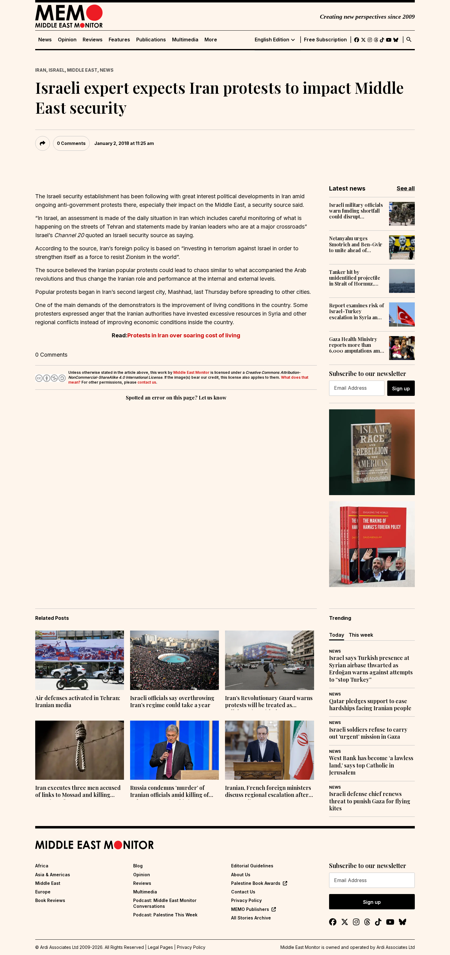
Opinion (67, 40)
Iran (40, 70)
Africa (41, 865)
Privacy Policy (246, 900)
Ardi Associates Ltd (396, 947)
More (210, 40)
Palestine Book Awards (255, 883)
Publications (151, 40)
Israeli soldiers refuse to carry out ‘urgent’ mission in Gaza (368, 733)
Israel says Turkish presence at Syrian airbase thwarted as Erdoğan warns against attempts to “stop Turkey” (371, 668)
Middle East (82, 70)
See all (406, 188)
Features (119, 40)
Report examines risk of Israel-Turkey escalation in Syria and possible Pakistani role (356, 311)
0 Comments (71, 143)
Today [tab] (336, 635)
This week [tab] (361, 635)
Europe (43, 891)
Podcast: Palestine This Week (165, 914)
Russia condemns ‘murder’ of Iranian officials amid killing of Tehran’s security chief (169, 792)
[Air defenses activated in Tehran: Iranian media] (79, 660)
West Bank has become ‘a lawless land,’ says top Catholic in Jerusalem (371, 765)
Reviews (93, 40)
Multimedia (185, 40)
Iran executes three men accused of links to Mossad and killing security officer (78, 792)
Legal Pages (160, 947)
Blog (138, 865)
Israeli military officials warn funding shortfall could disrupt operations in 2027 (356, 211)
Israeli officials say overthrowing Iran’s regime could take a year (172, 702)
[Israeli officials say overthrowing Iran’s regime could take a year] (174, 660)
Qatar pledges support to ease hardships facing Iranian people (370, 705)
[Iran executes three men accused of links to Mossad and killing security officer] (79, 750)
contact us (146, 382)
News (45, 40)
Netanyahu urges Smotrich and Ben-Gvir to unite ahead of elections (355, 244)
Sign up (401, 388)
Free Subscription (325, 40)
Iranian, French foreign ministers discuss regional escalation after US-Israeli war (268, 792)
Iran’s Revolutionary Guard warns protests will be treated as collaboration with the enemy (269, 702)
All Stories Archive (251, 917)
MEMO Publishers (250, 909)
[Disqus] (176, 486)
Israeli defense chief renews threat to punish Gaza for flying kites (369, 801)
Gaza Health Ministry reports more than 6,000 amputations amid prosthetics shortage (356, 345)
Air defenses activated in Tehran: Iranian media (77, 702)
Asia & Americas (52, 874)
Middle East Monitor (191, 372)
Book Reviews (50, 900)
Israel (57, 70)
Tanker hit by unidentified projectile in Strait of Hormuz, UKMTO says (354, 278)
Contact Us (243, 891)
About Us (240, 874)
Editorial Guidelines (252, 865)
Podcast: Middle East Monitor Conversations (165, 903)
